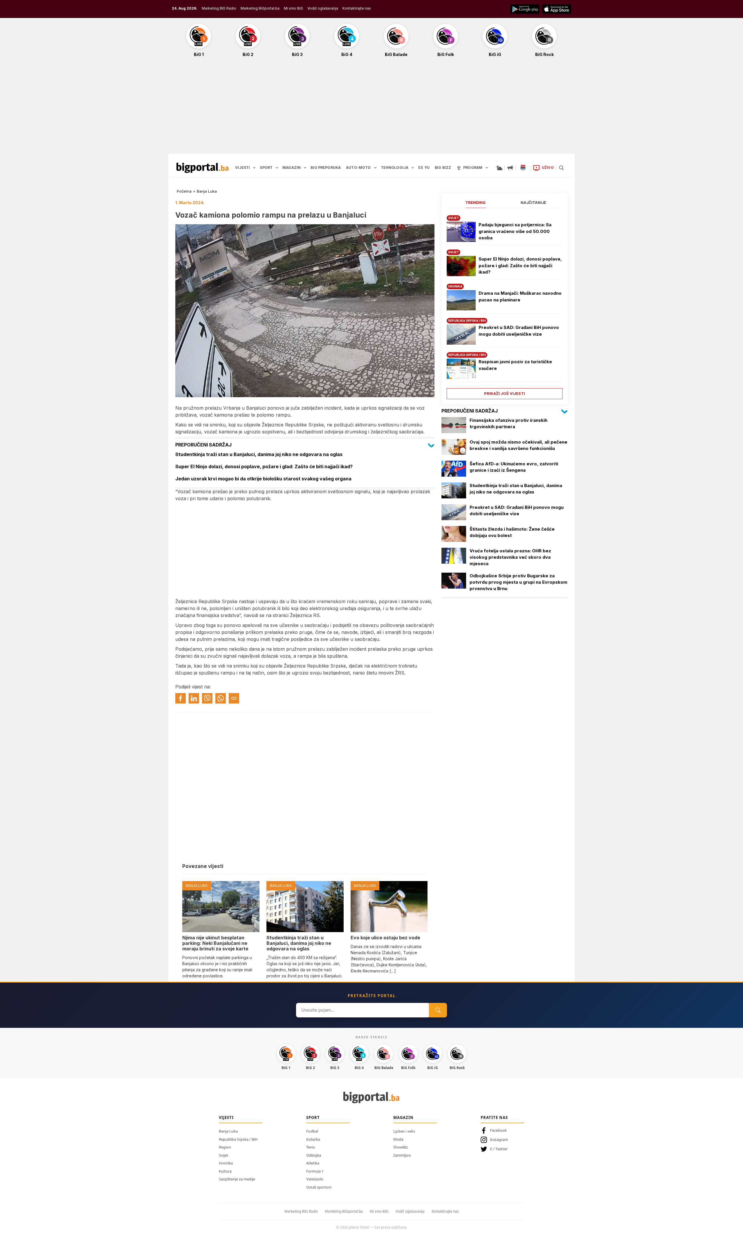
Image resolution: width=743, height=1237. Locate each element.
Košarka (313, 1139)
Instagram (499, 1139)
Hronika (226, 1163)
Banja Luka (207, 191)
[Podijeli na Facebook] (180, 698)
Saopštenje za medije (237, 1179)
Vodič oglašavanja (322, 8)
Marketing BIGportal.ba (344, 1211)
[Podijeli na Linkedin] (194, 698)
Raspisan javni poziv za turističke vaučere (515, 365)
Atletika (312, 1163)
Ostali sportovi (318, 1187)
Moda (398, 1139)
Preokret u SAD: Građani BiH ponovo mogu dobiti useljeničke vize (519, 331)
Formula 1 (315, 1171)
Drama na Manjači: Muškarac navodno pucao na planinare (520, 296)
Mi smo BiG (293, 8)
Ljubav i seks (404, 1131)
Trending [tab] (476, 202)
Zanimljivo (402, 1155)
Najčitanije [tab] (533, 202)
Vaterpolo (314, 1179)
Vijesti (226, 1117)
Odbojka (313, 1155)
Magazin (403, 1117)
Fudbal (312, 1131)
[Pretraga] (561, 168)
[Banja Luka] (523, 168)
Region (225, 1147)
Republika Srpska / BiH (238, 1139)
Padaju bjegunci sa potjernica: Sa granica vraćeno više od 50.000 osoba (515, 231)
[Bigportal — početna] (202, 167)
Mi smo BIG (379, 1211)
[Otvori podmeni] (254, 167)
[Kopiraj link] (234, 698)
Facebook (498, 1130)
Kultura (225, 1171)
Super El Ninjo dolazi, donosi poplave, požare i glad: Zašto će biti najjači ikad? (520, 265)
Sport (313, 1117)
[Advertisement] (371, 108)
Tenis (310, 1147)
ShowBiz (400, 1147)
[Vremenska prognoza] (499, 167)
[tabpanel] (504, 305)
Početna (184, 191)
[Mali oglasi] (510, 167)
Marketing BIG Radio (219, 8)
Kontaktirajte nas (356, 8)
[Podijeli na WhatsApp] (220, 698)
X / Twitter (499, 1148)
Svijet (223, 1155)
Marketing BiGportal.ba (260, 8)
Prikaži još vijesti (504, 393)
